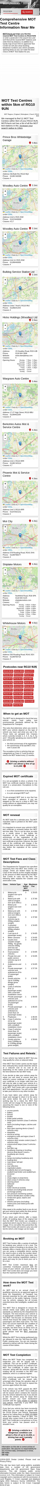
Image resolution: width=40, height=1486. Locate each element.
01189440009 (15, 262)
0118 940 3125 (21, 598)
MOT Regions (8, 114)
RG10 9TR (8, 682)
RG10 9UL (18, 690)
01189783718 (15, 657)
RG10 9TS (8, 679)
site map (5, 1455)
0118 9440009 (15, 219)
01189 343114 (15, 463)
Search (28, 12)
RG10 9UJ (18, 679)
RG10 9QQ (8, 686)
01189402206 (15, 415)
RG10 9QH (29, 686)
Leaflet (7, 169)
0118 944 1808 (21, 353)
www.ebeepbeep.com (23, 356)
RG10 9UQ (29, 682)
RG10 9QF (18, 694)
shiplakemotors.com (23, 600)
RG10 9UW (8, 671)
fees (31, 1265)
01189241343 (15, 308)
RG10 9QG (18, 686)
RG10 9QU (19, 701)
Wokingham (24, 114)
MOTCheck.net (9, 34)
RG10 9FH (8, 697)
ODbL (10, 171)
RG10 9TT (8, 694)
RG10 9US (18, 675)
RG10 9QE (29, 701)
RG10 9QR (28, 690)
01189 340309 (15, 176)
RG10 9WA (28, 697)
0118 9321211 (15, 512)
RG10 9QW (8, 701)
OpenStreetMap (26, 169)
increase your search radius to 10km (17, 127)
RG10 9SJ (18, 697)
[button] (20, 156)
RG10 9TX (29, 671)
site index (5, 1453)
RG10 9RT (28, 679)
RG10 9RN (19, 671)
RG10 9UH (8, 675)
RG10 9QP (28, 694)
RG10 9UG (18, 682)
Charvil (32, 114)
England (17, 114)
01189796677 (15, 555)
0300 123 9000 (31, 1414)
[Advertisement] (20, 76)
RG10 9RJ (8, 705)
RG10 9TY (29, 675)
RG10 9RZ (8, 690)
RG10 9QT (18, 705)
